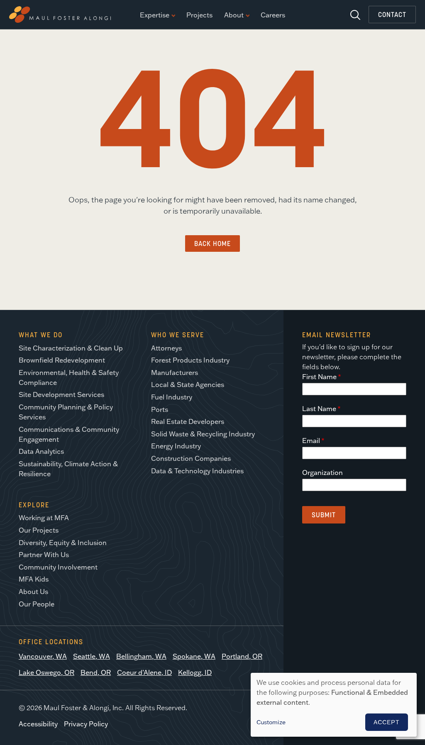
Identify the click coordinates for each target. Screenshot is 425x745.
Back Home (212, 243)
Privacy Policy (86, 724)
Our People (36, 604)
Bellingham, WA (141, 656)
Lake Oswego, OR (46, 672)
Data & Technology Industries (197, 471)
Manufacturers (174, 372)
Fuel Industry (171, 397)
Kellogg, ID (195, 672)
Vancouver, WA (43, 656)
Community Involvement (58, 567)
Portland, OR (242, 656)
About (234, 15)
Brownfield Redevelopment (62, 360)
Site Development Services (61, 394)
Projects (199, 15)
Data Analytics (41, 451)
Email (311, 440)
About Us (33, 591)
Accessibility (38, 724)
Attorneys (166, 348)
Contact (392, 14)
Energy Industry (176, 446)
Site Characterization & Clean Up (71, 348)
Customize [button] (271, 722)
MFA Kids (34, 579)
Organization (322, 472)
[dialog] (334, 705)
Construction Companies (191, 458)
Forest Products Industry (190, 360)
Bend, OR (96, 672)
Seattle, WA (91, 656)
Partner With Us (44, 554)
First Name (319, 376)
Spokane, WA (194, 656)
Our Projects (39, 530)
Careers (273, 15)
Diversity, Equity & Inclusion (63, 542)
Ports (159, 409)
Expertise (154, 15)
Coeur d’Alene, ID (144, 672)
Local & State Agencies (187, 384)
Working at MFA (44, 518)
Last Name (319, 408)
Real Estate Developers (187, 421)
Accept (387, 722)
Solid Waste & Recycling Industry (203, 434)
